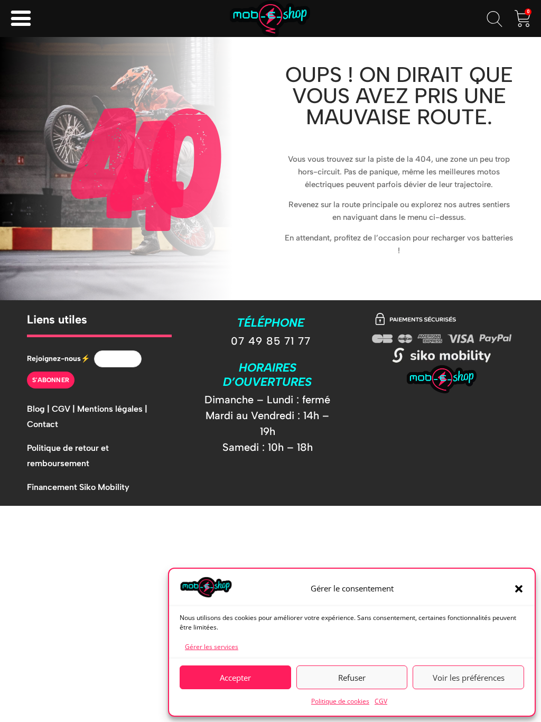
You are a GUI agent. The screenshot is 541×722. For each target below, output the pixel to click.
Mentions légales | (112, 409)
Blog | (39, 409)
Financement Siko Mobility (78, 487)
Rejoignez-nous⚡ (58, 358)
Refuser (352, 677)
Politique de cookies (340, 701)
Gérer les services (211, 646)
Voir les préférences (469, 677)
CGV (381, 701)
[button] (519, 589)
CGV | (64, 409)
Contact (42, 424)
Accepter (235, 677)
